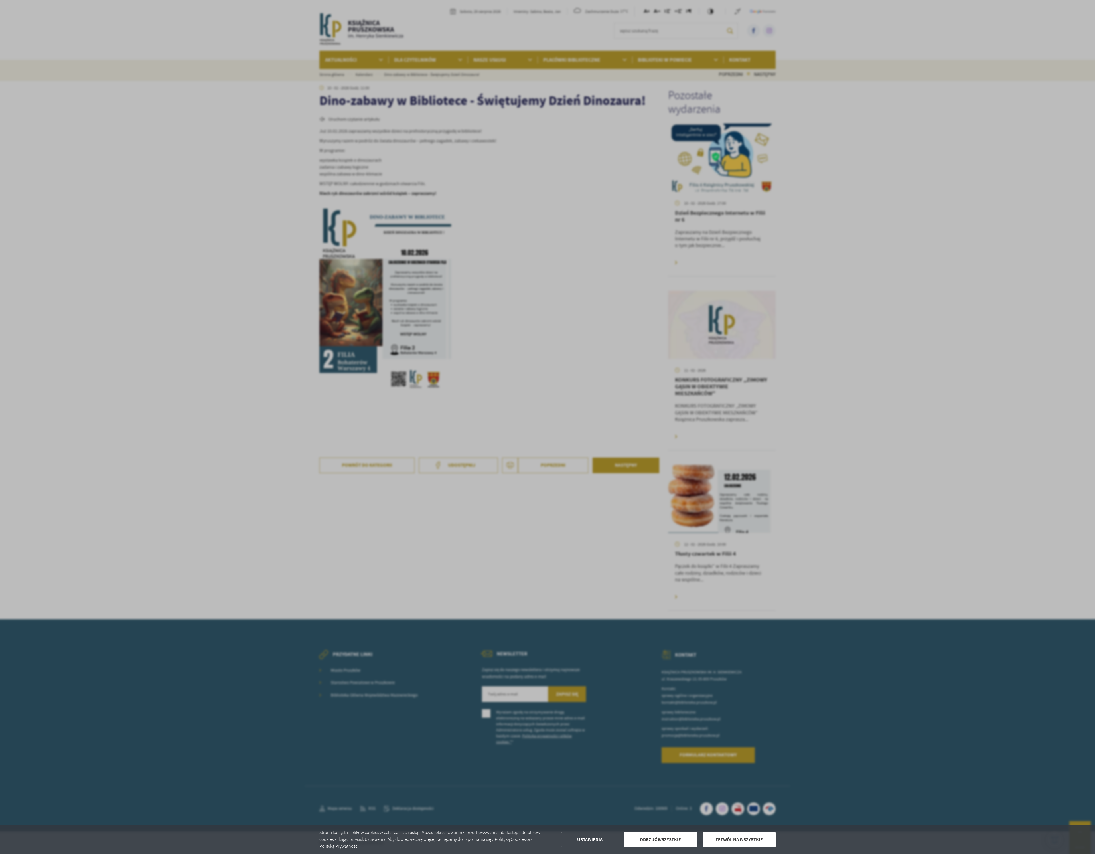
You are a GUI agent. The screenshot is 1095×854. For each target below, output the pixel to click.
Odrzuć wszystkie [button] (660, 840)
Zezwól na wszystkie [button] (739, 840)
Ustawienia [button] (590, 840)
